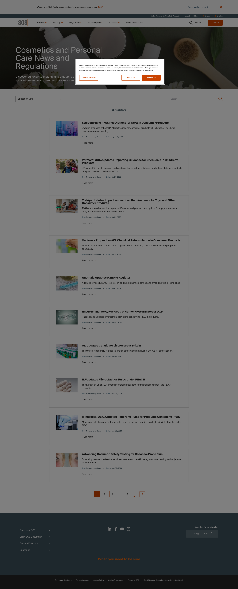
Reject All (131, 78)
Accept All (151, 78)
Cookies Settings (89, 78)
